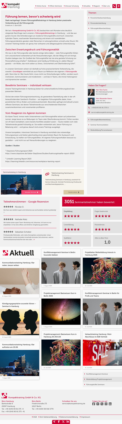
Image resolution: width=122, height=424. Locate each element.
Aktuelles (86, 6)
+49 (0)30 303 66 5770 (44, 409)
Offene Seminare (55, 6)
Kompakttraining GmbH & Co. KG (26, 31)
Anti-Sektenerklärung (48, 417)
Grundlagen (18, 72)
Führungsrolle (71, 72)
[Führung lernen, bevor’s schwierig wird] (114, 6)
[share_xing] (54, 422)
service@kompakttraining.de (73, 404)
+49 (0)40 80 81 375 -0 (14, 409)
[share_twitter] (63, 422)
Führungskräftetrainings (45, 33)
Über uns (106, 6)
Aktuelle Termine (30, 192)
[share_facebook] (59, 422)
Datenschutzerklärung (69, 417)
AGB (35, 417)
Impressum (85, 417)
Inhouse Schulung (72, 6)
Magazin (96, 6)
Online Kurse (41, 6)
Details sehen (72, 192)
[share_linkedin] (67, 422)
